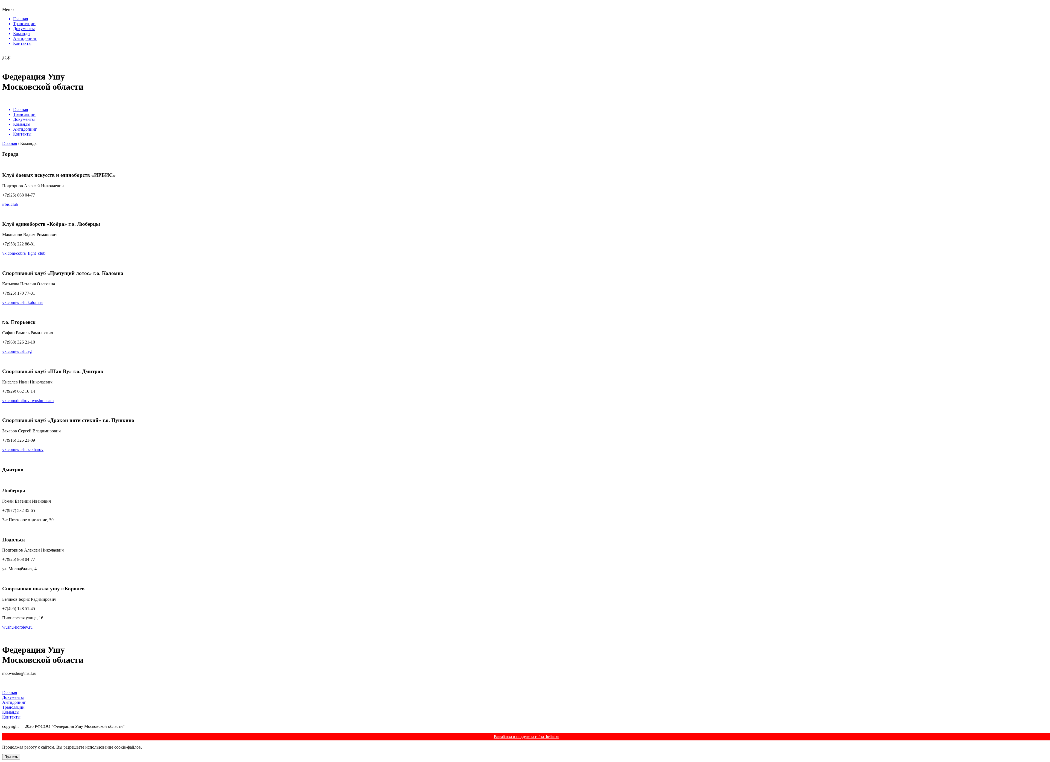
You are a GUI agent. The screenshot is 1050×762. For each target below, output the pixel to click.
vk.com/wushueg (17, 351)
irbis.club (10, 204)
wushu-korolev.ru (17, 627)
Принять (11, 757)
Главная (9, 143)
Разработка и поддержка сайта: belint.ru (526, 737)
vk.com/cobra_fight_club (23, 253)
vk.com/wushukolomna (22, 302)
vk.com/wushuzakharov (22, 449)
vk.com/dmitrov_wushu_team (28, 400)
